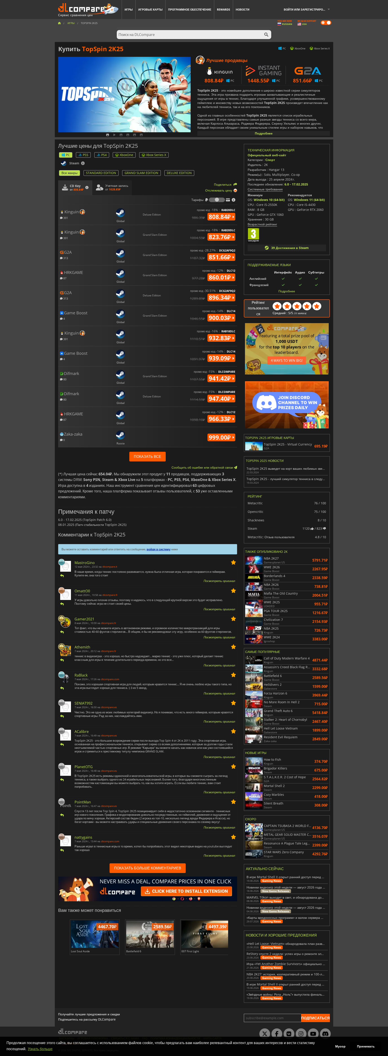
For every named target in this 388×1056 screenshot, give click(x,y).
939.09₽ (220, 358)
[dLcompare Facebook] (275, 1034)
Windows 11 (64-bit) (309, 200)
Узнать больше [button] (40, 1049)
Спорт (270, 160)
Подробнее (264, 133)
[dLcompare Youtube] (312, 1034)
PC (68, 155)
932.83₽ (220, 338)
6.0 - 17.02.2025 (296, 184)
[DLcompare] (73, 1031)
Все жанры (69, 173)
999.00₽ (220, 437)
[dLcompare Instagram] (300, 1034)
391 (65, 217)
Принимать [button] (366, 1046)
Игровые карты (150, 9)
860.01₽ (220, 277)
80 (64, 379)
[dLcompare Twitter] (263, 1034)
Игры (129, 9)
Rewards (223, 9)
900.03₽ (220, 318)
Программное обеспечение (189, 9)
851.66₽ (220, 257)
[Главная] (59, 23)
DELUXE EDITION (179, 173)
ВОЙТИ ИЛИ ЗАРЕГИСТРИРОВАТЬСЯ (308, 9)
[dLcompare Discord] (324, 1034)
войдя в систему (158, 549)
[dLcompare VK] (287, 1034)
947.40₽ (220, 398)
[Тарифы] (217, 200)
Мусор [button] (340, 1046)
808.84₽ (220, 216)
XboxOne (126, 155)
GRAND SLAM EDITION (141, 173)
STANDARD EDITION (101, 173)
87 (64, 278)
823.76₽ (220, 237)
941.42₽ (220, 378)
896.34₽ (220, 297)
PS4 (104, 155)
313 (65, 258)
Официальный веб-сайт (267, 155)
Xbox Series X (156, 155)
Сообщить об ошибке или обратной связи (203, 467)
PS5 (85, 155)
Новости (242, 9)
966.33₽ (220, 419)
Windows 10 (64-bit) (269, 200)
